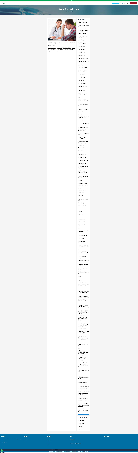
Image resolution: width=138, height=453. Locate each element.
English (72, 0)
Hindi (70, 0)
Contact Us (107, 3)
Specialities (93, 3)
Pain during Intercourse (81, 420)
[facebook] (1, 442)
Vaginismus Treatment (81, 423)
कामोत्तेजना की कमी (80, 429)
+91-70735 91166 (126, 3)
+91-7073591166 (73, 439)
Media (101, 3)
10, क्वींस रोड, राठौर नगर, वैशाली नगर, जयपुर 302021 (75, 443)
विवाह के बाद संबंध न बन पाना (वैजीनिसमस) (83, 427)
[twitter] (4, 442)
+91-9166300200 (71, 440)
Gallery (97, 3)
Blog (103, 3)
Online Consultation (133, 3)
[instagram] (6, 442)
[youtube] (3, 442)
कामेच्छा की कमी (80, 424)
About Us (88, 3)
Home (85, 3)
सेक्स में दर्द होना (80, 426)
